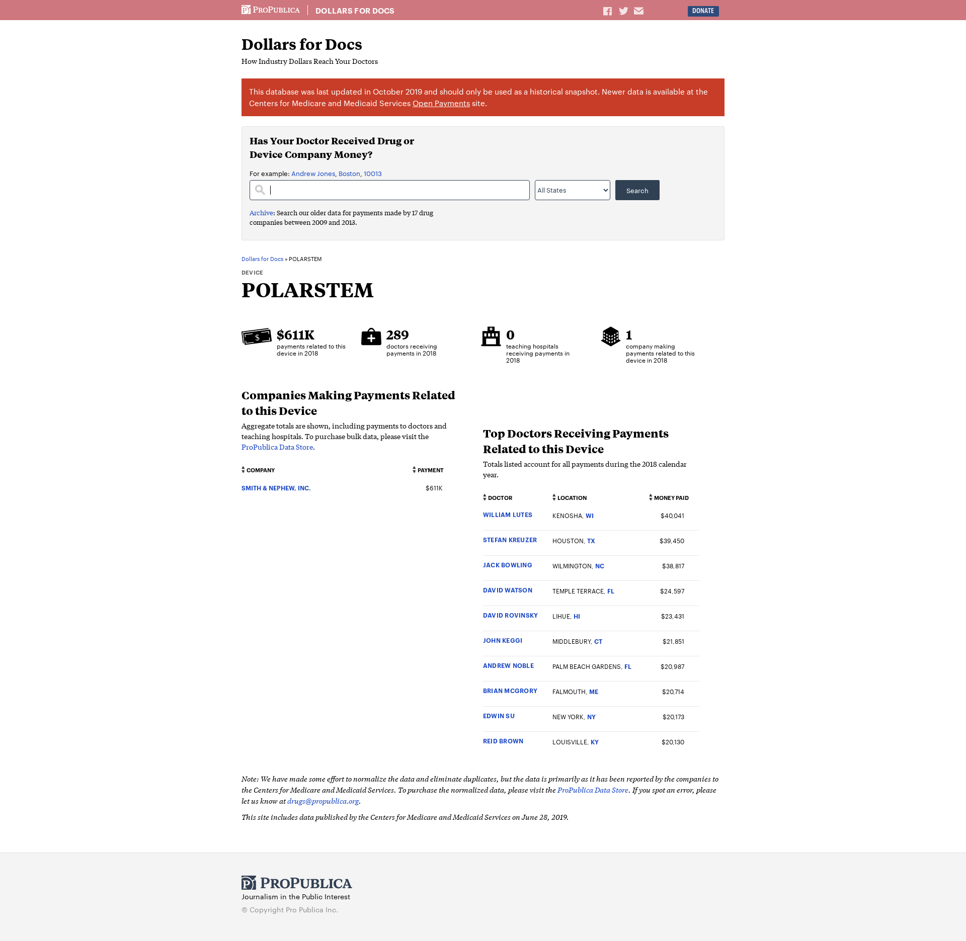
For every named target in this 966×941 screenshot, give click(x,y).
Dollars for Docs (355, 11)
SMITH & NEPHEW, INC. (276, 487)
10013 (373, 173)
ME (593, 691)
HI (577, 616)
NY (591, 716)
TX (591, 540)
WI (590, 515)
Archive (261, 212)
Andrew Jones (313, 173)
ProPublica (271, 10)
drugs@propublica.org (323, 800)
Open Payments (441, 103)
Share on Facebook (608, 11)
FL (610, 590)
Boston (349, 173)
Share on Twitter (624, 11)
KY (595, 741)
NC (599, 565)
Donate (703, 11)
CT (598, 641)
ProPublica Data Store (277, 447)
